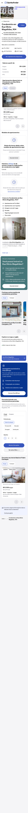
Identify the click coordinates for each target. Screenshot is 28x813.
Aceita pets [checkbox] (16, 429)
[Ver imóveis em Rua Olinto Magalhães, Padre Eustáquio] (20, 7)
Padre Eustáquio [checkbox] (9, 422)
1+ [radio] (5, 438)
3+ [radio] (12, 438)
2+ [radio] (8, 438)
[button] (14, 107)
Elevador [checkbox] (16, 426)
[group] (14, 107)
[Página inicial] (12, 3)
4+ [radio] (16, 438)
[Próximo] (23, 126)
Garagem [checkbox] (7, 429)
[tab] (5, 414)
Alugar (5, 88)
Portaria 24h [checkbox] (8, 426)
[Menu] (2, 2)
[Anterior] (17, 126)
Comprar (12, 88)
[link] (14, 445)
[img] (14, 99)
